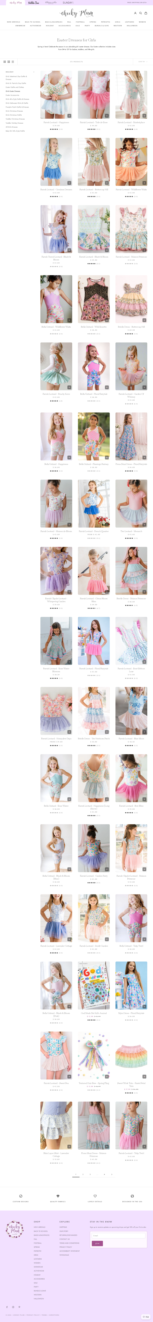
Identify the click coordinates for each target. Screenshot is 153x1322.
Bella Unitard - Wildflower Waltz (56, 327)
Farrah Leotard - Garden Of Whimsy (131, 395)
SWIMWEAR (20, 26)
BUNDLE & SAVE (102, 26)
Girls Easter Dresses (13, 91)
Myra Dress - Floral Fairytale (131, 1013)
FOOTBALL (80, 22)
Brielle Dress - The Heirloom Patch (94, 739)
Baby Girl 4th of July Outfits (15, 131)
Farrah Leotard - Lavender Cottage (56, 946)
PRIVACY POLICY (33, 1315)
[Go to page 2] (111, 1174)
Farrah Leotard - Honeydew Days (56, 739)
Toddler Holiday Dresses (14, 123)
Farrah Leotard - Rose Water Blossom (56, 670)
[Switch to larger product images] (5, 61)
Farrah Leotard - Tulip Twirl (131, 1153)
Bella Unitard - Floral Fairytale (93, 394)
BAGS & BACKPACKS (54, 22)
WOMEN (142, 22)
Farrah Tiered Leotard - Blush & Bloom (56, 258)
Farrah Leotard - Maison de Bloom (56, 531)
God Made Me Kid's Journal (94, 1013)
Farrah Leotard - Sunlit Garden (94, 946)
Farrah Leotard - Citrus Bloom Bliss (94, 600)
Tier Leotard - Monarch (131, 531)
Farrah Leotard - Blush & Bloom (93, 257)
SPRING (93, 22)
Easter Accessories (12, 95)
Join (97, 1243)
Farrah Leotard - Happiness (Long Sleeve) (93, 807)
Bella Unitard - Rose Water (56, 806)
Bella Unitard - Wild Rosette (94, 327)
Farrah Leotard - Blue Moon (131, 739)
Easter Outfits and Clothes (15, 87)
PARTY (87, 26)
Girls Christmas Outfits (14, 115)
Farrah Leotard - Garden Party (94, 876)
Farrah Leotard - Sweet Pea (56, 1083)
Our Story (64, 1231)
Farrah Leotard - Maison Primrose (131, 257)
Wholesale (64, 1255)
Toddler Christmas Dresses (15, 119)
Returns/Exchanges (68, 1235)
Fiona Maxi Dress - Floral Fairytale (131, 464)
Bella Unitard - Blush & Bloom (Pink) (56, 1014)
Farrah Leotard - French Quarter (94, 531)
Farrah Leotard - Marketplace (131, 122)
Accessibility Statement (70, 1251)
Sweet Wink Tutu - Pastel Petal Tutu (131, 1084)
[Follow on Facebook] (7, 1307)
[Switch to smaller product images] (9, 61)
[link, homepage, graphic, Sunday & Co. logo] (68, 2)
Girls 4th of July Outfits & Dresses (17, 99)
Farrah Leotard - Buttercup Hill (93, 189)
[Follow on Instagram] (13, 1307)
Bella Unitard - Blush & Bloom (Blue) (56, 877)
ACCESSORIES (65, 26)
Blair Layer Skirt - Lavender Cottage (56, 1154)
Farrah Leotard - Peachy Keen (56, 394)
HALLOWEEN (132, 26)
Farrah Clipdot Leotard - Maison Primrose (131, 877)
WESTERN (118, 26)
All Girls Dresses (12, 127)
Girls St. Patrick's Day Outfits (16, 83)
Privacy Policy (66, 1247)
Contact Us (65, 1239)
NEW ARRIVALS (13, 22)
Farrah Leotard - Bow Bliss (131, 806)
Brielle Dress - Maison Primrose (131, 598)
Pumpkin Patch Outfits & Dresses (17, 107)
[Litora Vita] (51, 2)
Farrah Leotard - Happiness (56, 122)
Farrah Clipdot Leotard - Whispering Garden (56, 600)
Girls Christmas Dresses (14, 111)
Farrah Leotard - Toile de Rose (94, 122)
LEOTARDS (129, 22)
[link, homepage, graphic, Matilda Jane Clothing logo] (33, 2)
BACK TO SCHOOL (32, 22)
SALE (78, 26)
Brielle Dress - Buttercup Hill (131, 327)
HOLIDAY (50, 26)
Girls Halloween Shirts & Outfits (17, 103)
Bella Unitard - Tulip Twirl (131, 946)
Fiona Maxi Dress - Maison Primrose (93, 1154)
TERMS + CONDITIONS (50, 1315)
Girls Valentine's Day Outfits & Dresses (16, 77)
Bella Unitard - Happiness (56, 464)
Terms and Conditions (69, 1243)
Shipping (63, 1227)
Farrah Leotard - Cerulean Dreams (56, 189)
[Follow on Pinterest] (19, 1307)
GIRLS (117, 22)
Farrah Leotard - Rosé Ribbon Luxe (131, 670)
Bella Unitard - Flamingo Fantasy (94, 464)
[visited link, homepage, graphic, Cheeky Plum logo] (15, 2)
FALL (69, 22)
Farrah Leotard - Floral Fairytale (93, 668)
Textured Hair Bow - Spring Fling (94, 1083)
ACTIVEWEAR (35, 26)
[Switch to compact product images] (13, 61)
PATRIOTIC (105, 22)
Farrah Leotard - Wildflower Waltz (131, 189)
